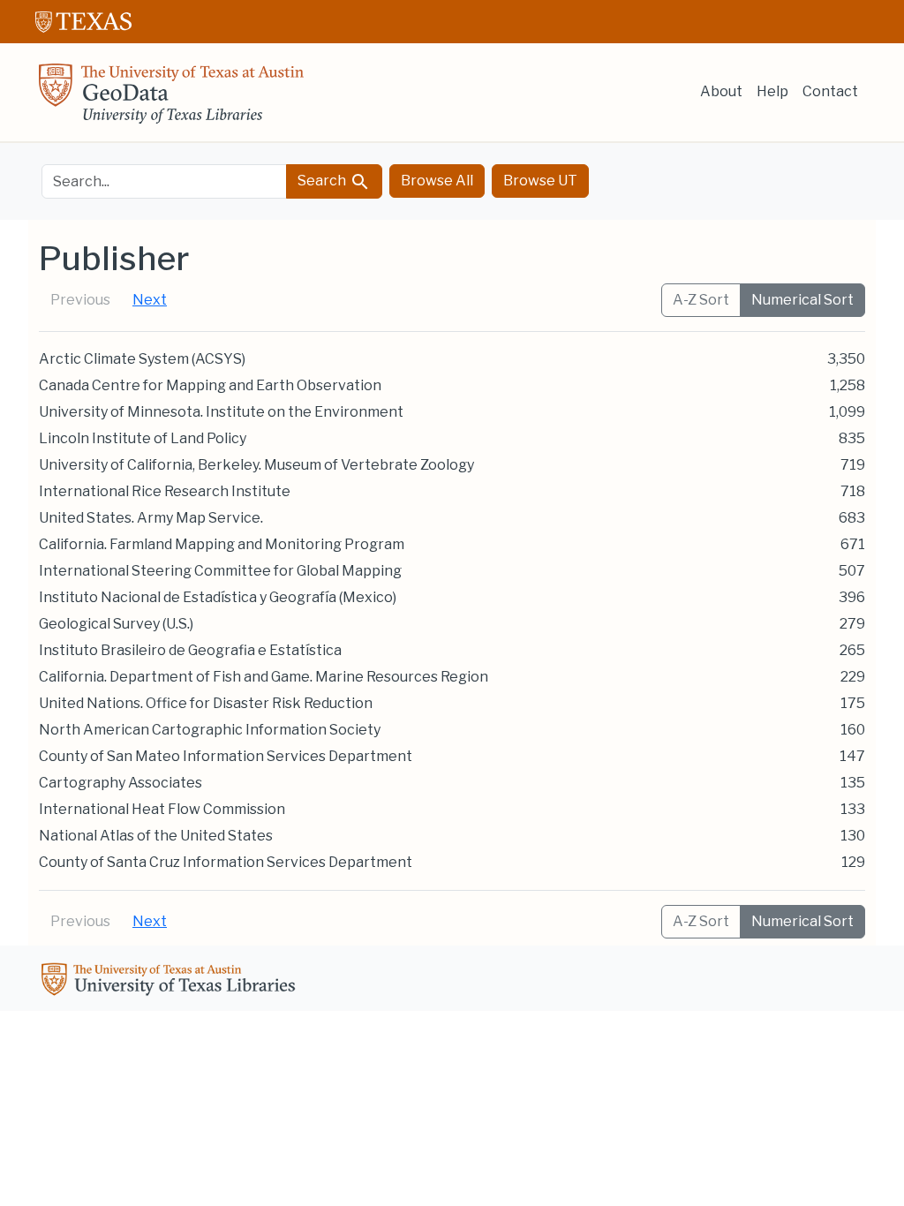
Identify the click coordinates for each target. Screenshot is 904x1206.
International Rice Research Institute (164, 491)
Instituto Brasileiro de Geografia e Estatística (190, 650)
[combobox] (164, 181)
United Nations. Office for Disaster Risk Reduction (206, 703)
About (721, 91)
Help (772, 91)
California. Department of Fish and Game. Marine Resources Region (263, 676)
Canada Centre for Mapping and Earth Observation (210, 385)
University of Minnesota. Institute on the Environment (221, 411)
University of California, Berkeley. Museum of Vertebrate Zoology (256, 464)
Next (149, 299)
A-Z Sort (701, 299)
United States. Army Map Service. (151, 517)
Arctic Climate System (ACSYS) (142, 358)
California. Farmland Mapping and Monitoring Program (221, 544)
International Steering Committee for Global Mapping (220, 570)
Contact (830, 91)
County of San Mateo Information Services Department (225, 756)
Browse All (437, 180)
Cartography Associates (120, 782)
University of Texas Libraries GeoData (171, 99)
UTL (171, 982)
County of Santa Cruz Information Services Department (225, 862)
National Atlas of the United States (156, 835)
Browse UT (540, 180)
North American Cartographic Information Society (209, 729)
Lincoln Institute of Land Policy (142, 438)
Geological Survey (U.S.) (116, 623)
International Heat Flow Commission (162, 809)
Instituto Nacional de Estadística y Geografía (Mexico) (217, 597)
